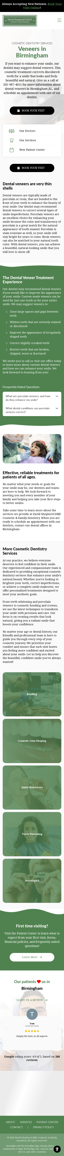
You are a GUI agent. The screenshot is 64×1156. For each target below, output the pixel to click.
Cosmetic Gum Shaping (32, 741)
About (10, 1122)
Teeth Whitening (32, 834)
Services (26, 1122)
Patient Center (47, 1122)
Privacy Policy (43, 1127)
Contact (16, 1127)
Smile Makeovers (32, 787)
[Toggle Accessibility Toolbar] (57, 1149)
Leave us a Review (30, 1000)
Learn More (30, 957)
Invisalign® (32, 880)
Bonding (32, 694)
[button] (6, 1028)
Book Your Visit (33, 111)
